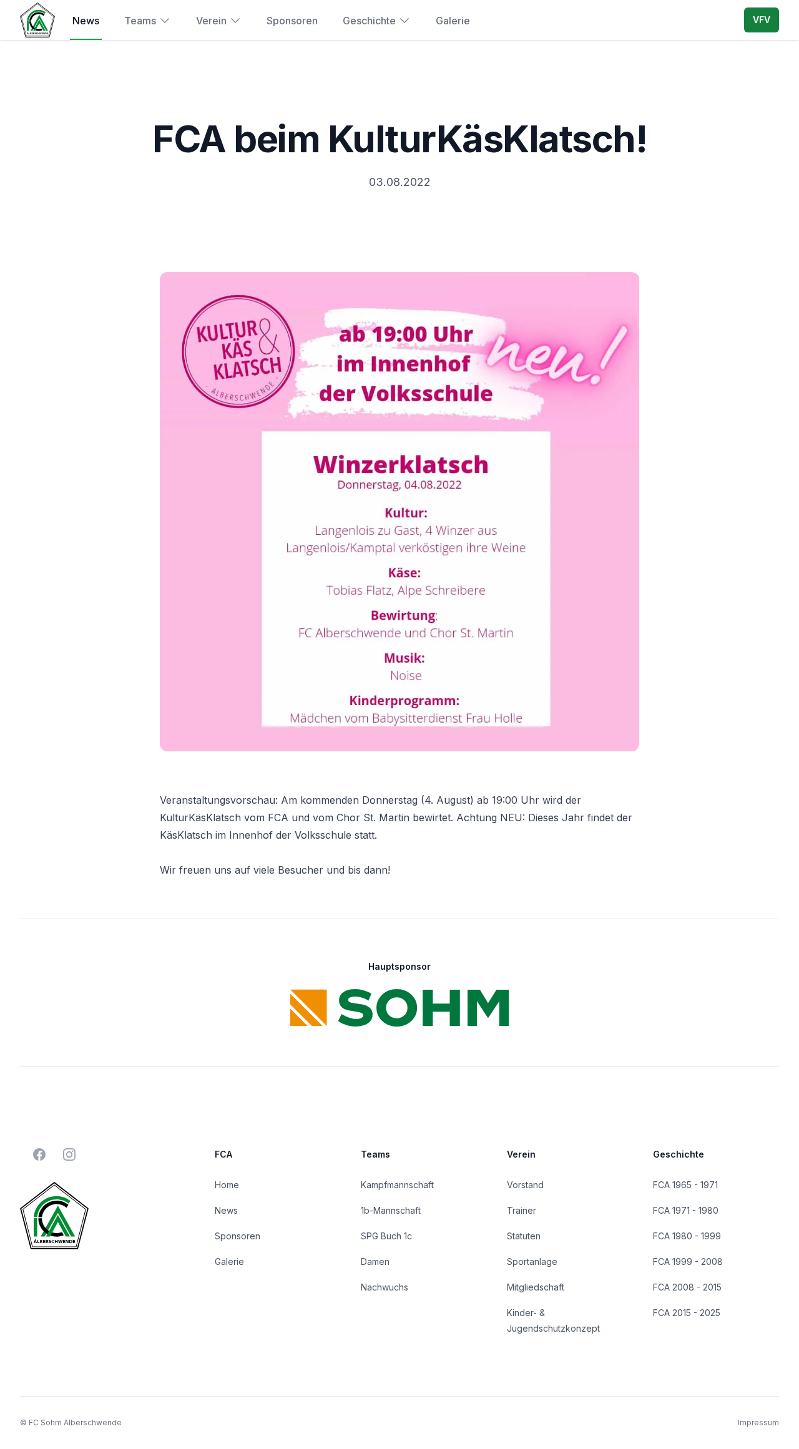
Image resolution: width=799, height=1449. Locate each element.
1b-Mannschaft (391, 1210)
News (85, 20)
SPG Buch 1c (386, 1236)
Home (227, 1184)
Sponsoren (292, 20)
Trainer (521, 1210)
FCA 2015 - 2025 (686, 1312)
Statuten (524, 1236)
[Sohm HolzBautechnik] (399, 1008)
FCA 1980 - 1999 (687, 1236)
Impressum (758, 1422)
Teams (140, 20)
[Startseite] (37, 19)
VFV (761, 19)
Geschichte (369, 20)
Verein (211, 20)
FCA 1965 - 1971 (685, 1184)
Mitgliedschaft (535, 1287)
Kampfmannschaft (397, 1184)
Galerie (453, 20)
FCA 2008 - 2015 (687, 1287)
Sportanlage (532, 1261)
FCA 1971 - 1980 (685, 1210)
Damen (375, 1261)
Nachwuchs (384, 1287)
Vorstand (525, 1184)
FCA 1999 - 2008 (688, 1261)
